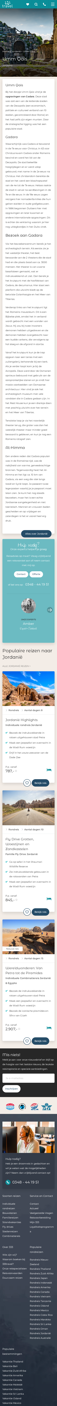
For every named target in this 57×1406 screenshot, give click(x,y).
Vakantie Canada (12, 1380)
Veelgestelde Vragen (41, 1213)
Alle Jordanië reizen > (16, 666)
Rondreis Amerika (40, 1287)
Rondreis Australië (40, 1337)
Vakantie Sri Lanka (13, 1393)
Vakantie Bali (9, 1366)
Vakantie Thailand (12, 1361)
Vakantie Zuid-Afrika (14, 1370)
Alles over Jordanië (36, 533)
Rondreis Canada (40, 1291)
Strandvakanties (11, 1222)
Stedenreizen (10, 1231)
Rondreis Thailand (40, 1268)
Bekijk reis (41, 783)
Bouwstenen (9, 1213)
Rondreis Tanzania (40, 1301)
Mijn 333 (34, 1222)
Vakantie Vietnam (12, 1389)
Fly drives (7, 1226)
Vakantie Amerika (12, 1375)
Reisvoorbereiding (40, 1217)
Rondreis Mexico (39, 1310)
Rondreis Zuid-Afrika (42, 1273)
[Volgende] (50, 610)
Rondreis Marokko (40, 1319)
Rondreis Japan (39, 1278)
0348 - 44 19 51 (37, 584)
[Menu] (53, 4)
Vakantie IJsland (11, 1398)
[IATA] (46, 1106)
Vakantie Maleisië (12, 1384)
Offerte (36, 574)
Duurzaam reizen (12, 1277)
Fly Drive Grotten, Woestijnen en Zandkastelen (19, 844)
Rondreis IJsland (39, 1305)
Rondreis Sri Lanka (40, 1324)
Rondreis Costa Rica (41, 1314)
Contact (21, 574)
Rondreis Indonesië (41, 1282)
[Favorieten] (28, 4)
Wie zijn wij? (9, 1254)
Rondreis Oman (39, 1328)
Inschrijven (11, 1088)
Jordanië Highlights (21, 720)
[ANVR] (11, 1106)
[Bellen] (44, 4)
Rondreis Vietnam (40, 1296)
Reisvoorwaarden (12, 1273)
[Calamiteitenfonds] (23, 1106)
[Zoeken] (36, 4)
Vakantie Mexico (11, 1403)
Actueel (34, 1208)
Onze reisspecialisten (14, 1268)
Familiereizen (10, 1217)
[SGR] (35, 1106)
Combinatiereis (11, 1236)
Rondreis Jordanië (40, 1333)
